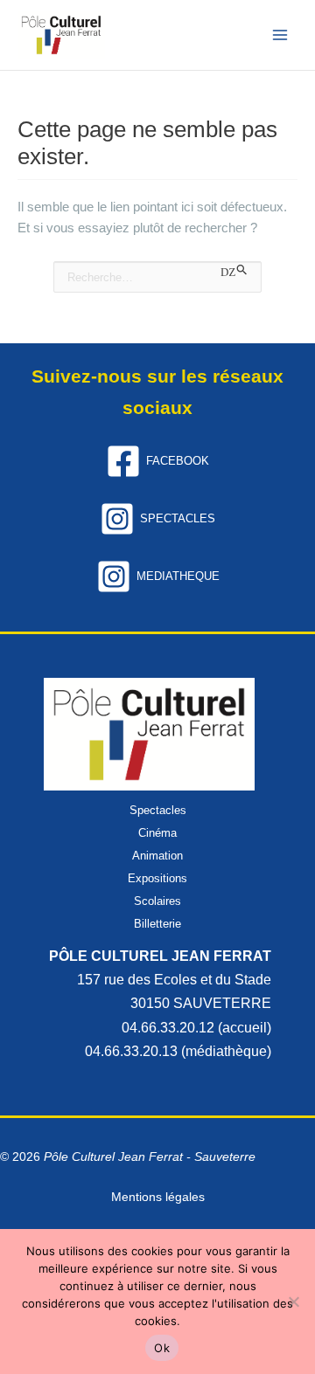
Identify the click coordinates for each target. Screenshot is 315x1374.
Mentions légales (158, 1197)
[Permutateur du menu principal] (280, 34)
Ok (162, 1348)
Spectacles (158, 810)
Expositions (157, 878)
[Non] (293, 1301)
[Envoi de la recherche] (234, 271)
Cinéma (157, 832)
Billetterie (157, 923)
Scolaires (157, 901)
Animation (157, 855)
